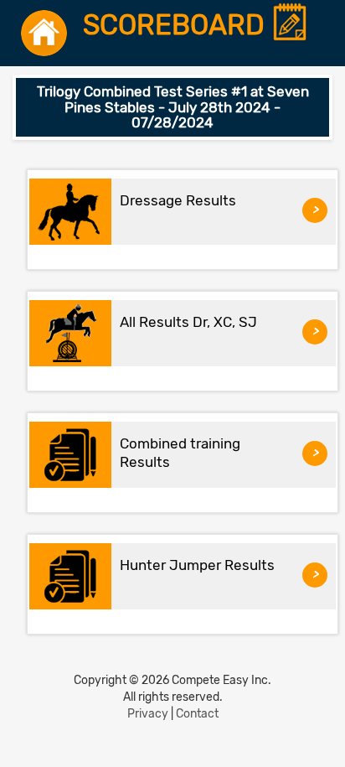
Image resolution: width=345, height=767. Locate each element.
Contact (197, 714)
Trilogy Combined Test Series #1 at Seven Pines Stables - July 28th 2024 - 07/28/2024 (173, 107)
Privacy (147, 714)
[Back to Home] (44, 33)
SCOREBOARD (177, 25)
